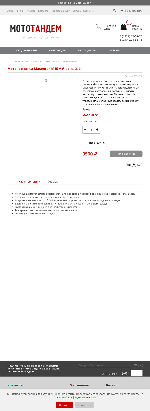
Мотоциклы (87, 50)
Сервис (77, 10)
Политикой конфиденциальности (75, 397)
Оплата (31, 10)
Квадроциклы (26, 50)
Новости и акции (60, 10)
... (133, 50)
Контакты (88, 10)
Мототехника (22, 61)
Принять (64, 405)
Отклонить (84, 405)
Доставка (43, 10)
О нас (10, 10)
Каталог (20, 10)
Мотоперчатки (70, 61)
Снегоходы (57, 50)
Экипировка (52, 61)
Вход (127, 10)
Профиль (137, 10)
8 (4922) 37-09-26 (131, 36)
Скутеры (114, 50)
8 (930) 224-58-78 (131, 39)
